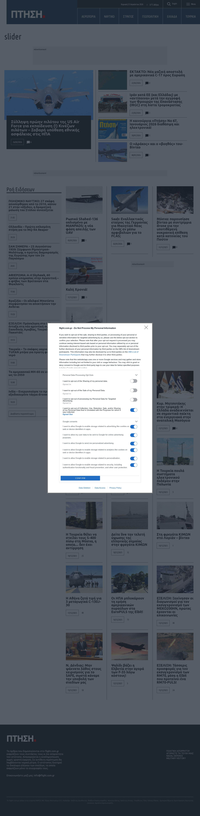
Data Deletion (84, 488)
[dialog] (100, 408)
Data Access (100, 488)
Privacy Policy (115, 488)
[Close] (147, 328)
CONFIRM (80, 478)
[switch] (133, 381)
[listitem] (100, 375)
